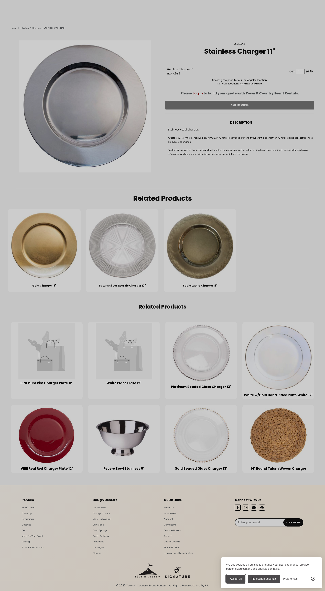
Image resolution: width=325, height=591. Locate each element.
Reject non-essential (264, 578)
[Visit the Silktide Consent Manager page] (313, 579)
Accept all (236, 578)
